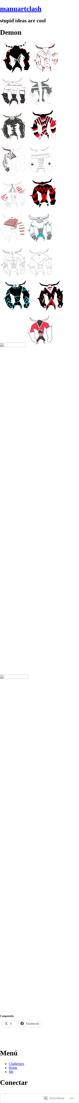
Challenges (16, 1064)
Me (11, 1072)
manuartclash (20, 9)
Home (13, 1068)
